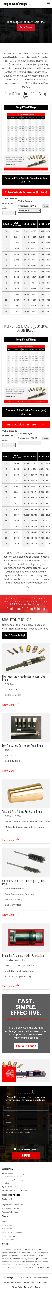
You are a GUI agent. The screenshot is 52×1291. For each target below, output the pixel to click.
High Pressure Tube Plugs (12, 1204)
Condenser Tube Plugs (11, 1208)
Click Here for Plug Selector (26, 609)
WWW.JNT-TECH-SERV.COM (37, 1268)
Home (4, 1221)
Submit (26, 1155)
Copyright (9, 1278)
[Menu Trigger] (48, 3)
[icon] (14, 1195)
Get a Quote (26, 27)
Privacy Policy (17, 1287)
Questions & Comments (12, 1232)
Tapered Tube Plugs (10, 1212)
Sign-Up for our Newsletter (27, 1149)
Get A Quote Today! (14, 635)
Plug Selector (7, 1225)
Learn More (8, 704)
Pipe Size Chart (8, 1240)
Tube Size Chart (8, 1236)
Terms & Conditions (32, 1287)
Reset (46, 206)
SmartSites (42, 1282)
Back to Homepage (26, 1045)
